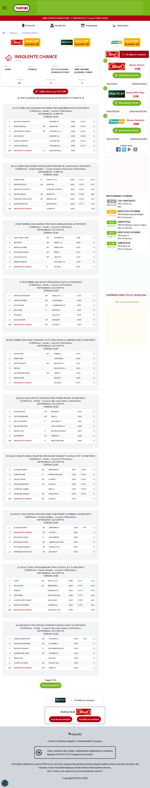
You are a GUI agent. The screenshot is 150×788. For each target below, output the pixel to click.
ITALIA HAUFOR (20, 257)
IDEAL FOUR (19, 431)
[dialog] (4, 783)
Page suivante (51, 685)
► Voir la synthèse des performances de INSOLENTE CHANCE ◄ (50, 97)
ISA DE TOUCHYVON (22, 189)
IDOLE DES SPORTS (21, 484)
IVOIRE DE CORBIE (21, 489)
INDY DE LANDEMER (22, 295)
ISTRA (16, 581)
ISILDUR (17, 368)
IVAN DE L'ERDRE (20, 300)
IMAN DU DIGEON (21, 141)
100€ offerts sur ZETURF (53, 91)
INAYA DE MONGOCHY (23, 199)
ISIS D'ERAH (18, 595)
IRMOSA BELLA (20, 126)
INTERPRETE (19, 436)
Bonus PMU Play (113, 111)
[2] (117, 94)
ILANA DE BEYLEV (21, 204)
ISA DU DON (18, 354)
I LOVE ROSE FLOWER (22, 600)
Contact (52, 741)
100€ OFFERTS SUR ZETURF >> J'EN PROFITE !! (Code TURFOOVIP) (75, 18)
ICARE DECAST (19, 474)
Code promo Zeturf (139, 83)
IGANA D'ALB (19, 179)
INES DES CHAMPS (21, 648)
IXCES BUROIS (19, 411)
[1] (117, 66)
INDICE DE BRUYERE (22, 639)
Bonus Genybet (113, 139)
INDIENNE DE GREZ (21, 653)
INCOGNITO (19, 136)
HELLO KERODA (20, 421)
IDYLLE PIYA (18, 585)
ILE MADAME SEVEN (22, 373)
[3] (117, 121)
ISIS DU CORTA (19, 479)
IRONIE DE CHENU (21, 537)
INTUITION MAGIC (21, 252)
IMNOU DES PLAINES (22, 643)
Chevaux (13, 33)
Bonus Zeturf (112, 83)
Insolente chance (30, 33)
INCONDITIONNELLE (22, 547)
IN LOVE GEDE (19, 320)
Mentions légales (66, 741)
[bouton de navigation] (4, 8)
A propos (97, 741)
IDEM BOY (18, 242)
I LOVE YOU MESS (21, 663)
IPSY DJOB (18, 310)
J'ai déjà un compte (89, 719)
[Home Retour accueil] (21, 8)
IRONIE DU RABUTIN (22, 121)
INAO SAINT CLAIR (21, 238)
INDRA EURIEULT (20, 262)
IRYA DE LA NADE (20, 247)
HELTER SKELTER (20, 426)
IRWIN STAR (18, 358)
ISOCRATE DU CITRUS (22, 131)
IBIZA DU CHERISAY (21, 605)
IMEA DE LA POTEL (21, 542)
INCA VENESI (19, 305)
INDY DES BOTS (20, 363)
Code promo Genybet (138, 139)
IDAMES (17, 590)
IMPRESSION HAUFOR (23, 552)
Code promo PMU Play (138, 111)
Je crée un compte (60, 719)
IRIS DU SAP (18, 658)
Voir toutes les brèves (127, 301)
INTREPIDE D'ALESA (21, 494)
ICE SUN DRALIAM (21, 416)
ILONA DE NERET (20, 469)
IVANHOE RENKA (21, 146)
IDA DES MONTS (20, 184)
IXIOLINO (18, 315)
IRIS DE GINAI (19, 378)
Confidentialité (84, 741)
